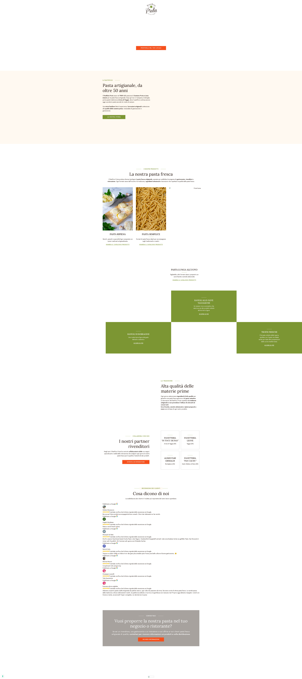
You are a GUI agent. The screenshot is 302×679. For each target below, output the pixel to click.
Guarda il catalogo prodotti (117, 244)
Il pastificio (169, 9)
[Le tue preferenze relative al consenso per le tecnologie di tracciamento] (2, 676)
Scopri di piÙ (138, 343)
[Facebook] (148, 665)
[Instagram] (154, 665)
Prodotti (121, 9)
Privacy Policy (177, 674)
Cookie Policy (186, 674)
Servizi (133, 9)
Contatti (184, 9)
